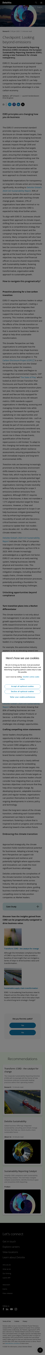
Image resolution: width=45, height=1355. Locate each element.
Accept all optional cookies (22, 686)
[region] (22, 677)
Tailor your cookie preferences (22, 697)
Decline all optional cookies (22, 692)
